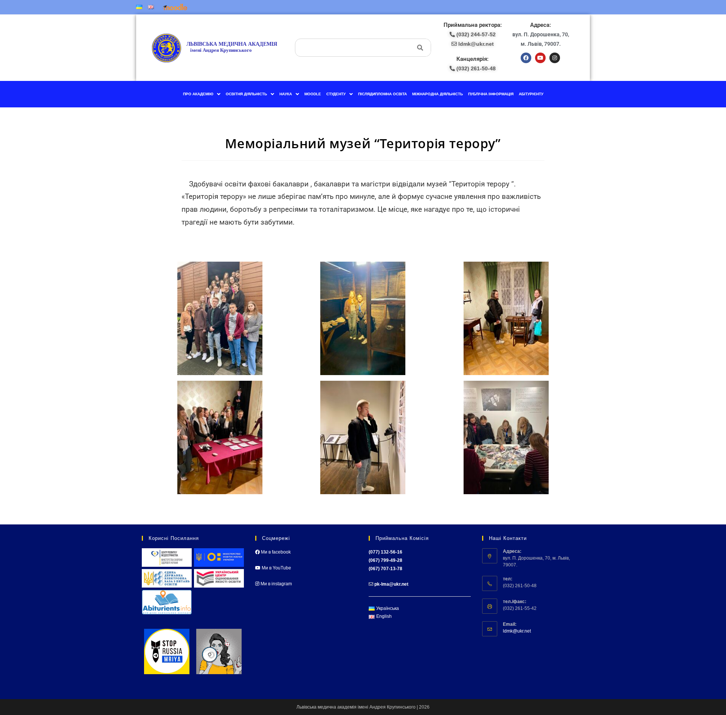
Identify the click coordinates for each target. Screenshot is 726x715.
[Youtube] (540, 58)
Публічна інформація (490, 94)
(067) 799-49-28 (385, 560)
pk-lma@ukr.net (391, 584)
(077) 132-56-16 (385, 552)
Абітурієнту (531, 94)
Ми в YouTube (276, 568)
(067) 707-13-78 (385, 568)
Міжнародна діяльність (437, 94)
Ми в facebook (275, 552)
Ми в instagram (275, 583)
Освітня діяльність (246, 94)
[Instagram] (554, 58)
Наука (285, 94)
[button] (201, 94)
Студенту (336, 94)
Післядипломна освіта (382, 94)
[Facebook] (526, 58)
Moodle (312, 94)
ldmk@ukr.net (517, 631)
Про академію (198, 94)
